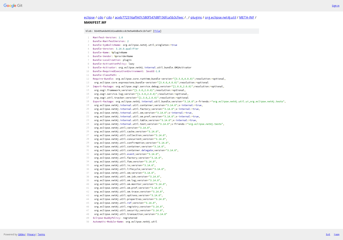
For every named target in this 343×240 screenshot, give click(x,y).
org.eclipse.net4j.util (220, 17)
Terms (41, 234)
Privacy (31, 234)
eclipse (89, 17)
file (157, 31)
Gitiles (21, 234)
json (336, 234)
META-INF (246, 17)
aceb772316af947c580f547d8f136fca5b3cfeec (149, 17)
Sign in (335, 5)
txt (328, 234)
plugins (196, 17)
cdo (100, 17)
